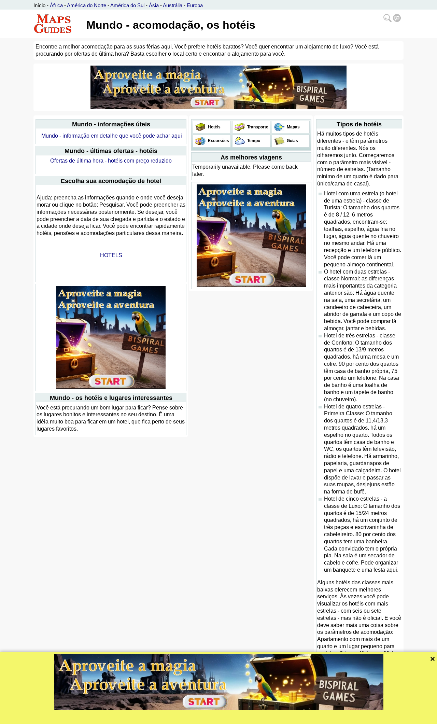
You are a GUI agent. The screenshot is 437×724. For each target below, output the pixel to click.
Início (39, 5)
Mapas (293, 127)
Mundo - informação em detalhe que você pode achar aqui (111, 136)
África (56, 5)
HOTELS (111, 255)
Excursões (218, 140)
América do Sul (127, 5)
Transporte (257, 127)
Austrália (172, 5)
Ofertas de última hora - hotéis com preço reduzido (111, 161)
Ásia (154, 5)
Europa (195, 5)
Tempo (253, 140)
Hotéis (214, 127)
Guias (292, 140)
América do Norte (86, 5)
